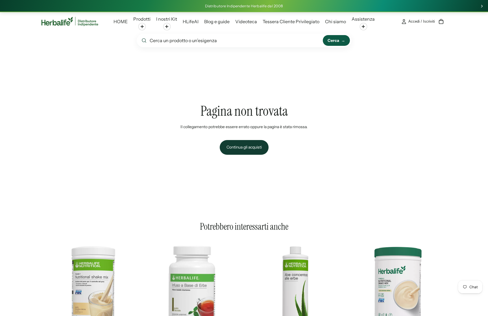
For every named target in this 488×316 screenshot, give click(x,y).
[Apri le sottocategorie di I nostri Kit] (167, 26)
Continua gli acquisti (244, 147)
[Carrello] (441, 21)
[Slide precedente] (49, 289)
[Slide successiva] (482, 6)
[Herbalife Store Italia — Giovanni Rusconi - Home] (70, 21)
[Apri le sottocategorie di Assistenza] (363, 26)
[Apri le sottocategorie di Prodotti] (142, 26)
